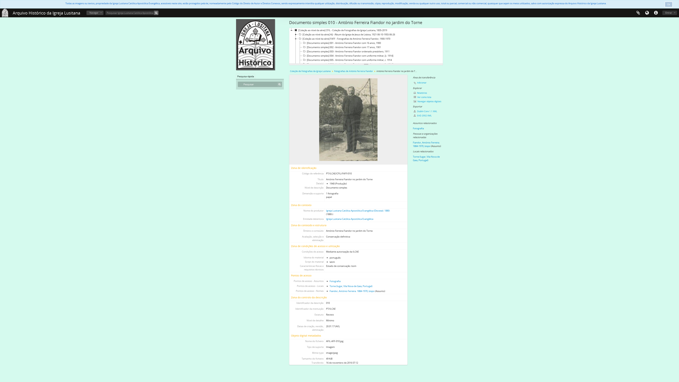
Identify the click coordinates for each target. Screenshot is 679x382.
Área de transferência (638, 12)
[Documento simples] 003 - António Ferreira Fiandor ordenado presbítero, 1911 (348, 51)
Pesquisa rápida (245, 76)
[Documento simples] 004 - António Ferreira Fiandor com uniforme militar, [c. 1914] (350, 55)
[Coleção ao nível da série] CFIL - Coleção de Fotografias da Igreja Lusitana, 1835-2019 (342, 30)
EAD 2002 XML (424, 115)
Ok (668, 4)
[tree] (366, 45)
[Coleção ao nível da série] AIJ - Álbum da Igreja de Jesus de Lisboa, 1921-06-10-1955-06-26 (349, 34)
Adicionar (421, 82)
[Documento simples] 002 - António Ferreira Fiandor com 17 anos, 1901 (344, 47)
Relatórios (422, 92)
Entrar (668, 12)
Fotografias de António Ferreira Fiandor (353, 71)
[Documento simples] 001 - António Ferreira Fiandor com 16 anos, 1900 (344, 43)
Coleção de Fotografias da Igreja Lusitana (310, 71)
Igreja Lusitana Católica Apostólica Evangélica (349, 219)
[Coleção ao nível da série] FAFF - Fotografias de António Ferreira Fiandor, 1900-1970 (346, 38)
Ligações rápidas (655, 12)
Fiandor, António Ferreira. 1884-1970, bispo (352, 291)
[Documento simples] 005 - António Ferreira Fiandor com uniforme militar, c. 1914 (349, 60)
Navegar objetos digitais (429, 101)
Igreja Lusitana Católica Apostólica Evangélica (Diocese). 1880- (358, 210)
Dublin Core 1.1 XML (427, 111)
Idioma (647, 12)
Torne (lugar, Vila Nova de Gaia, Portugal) (351, 286)
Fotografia (335, 281)
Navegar (93, 12)
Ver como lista (424, 97)
